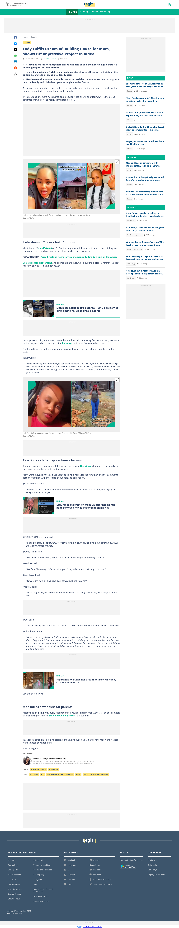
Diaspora (53, 769)
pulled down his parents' (63, 715)
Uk (42, 775)
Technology (131, 264)
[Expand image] (117, 161)
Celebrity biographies (134, 235)
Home (25, 37)
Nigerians (85, 466)
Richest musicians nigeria (96, 775)
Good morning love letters (60, 775)
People (72, 11)
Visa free (34, 775)
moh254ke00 (45, 248)
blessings (67, 343)
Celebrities (131, 220)
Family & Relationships (101, 11)
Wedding (84, 11)
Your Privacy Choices (92, 926)
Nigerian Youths (38, 769)
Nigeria (129, 149)
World (129, 120)
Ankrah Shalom (50, 59)
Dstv (78, 775)
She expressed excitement (37, 262)
